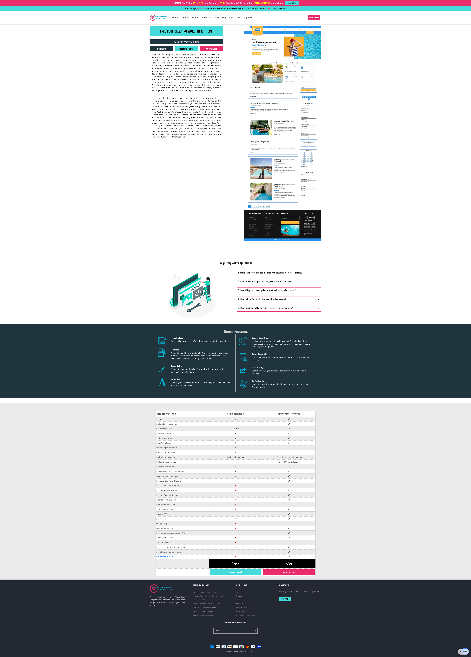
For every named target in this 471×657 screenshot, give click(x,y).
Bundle (238, 600)
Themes (239, 596)
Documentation (187, 49)
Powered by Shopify (244, 651)
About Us (239, 604)
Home (238, 592)
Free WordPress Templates (203, 615)
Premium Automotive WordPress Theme (208, 596)
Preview (162, 49)
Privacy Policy (241, 611)
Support (284, 598)
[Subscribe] (254, 631)
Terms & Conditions (243, 608)
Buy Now (292, 3)
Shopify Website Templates (203, 611)
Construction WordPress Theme (205, 608)
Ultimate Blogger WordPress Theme (206, 604)
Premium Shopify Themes (245, 615)
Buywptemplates (231, 651)
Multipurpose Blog (200, 600)
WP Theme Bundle (164, 556)
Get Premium (289, 572)
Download (212, 49)
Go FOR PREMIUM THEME (187, 42)
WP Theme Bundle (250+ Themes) (205, 592)
